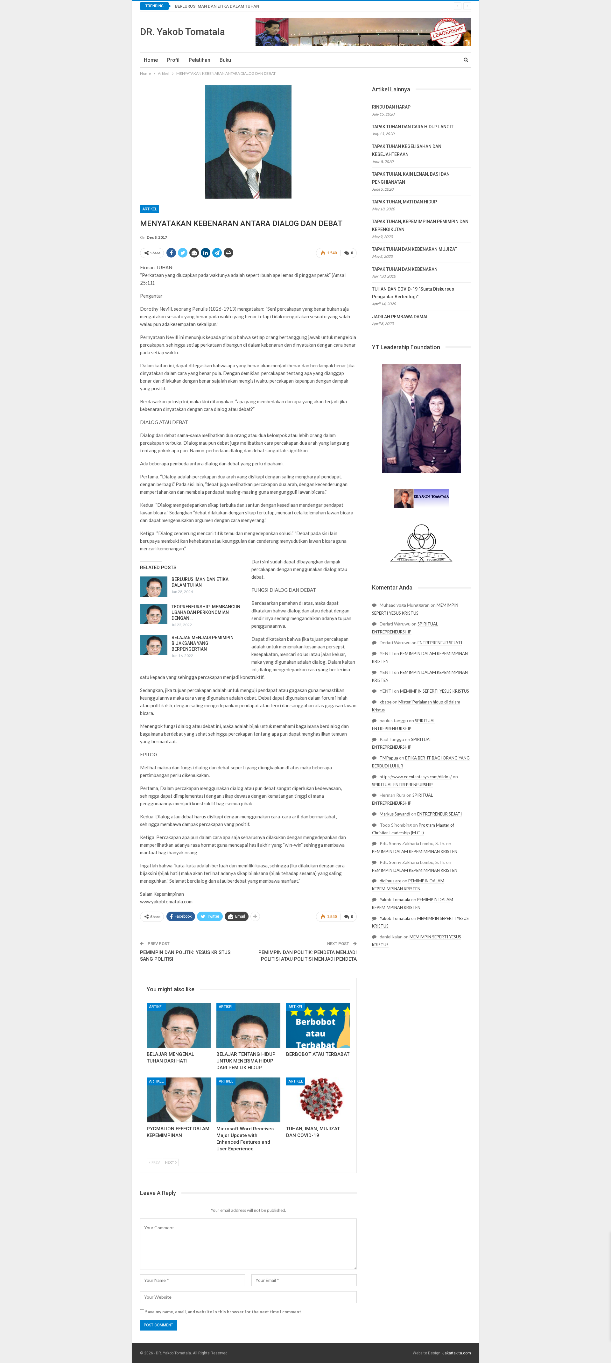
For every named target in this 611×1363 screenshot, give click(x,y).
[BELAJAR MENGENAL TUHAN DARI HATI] (179, 1025)
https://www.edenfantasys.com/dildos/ (416, 776)
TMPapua (389, 757)
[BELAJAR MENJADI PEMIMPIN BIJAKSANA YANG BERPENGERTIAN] (153, 645)
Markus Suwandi (395, 813)
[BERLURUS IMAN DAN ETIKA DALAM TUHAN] (153, 586)
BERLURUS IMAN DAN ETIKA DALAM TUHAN (217, 6)
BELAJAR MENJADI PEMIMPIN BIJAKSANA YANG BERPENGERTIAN (203, 643)
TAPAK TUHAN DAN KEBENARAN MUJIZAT (414, 249)
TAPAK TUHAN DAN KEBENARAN (405, 269)
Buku (225, 60)
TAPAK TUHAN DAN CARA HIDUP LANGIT (412, 126)
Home (151, 60)
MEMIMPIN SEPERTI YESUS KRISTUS (434, 691)
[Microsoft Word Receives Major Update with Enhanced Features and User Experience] (248, 1099)
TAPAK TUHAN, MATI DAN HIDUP (404, 201)
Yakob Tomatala (395, 899)
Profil (173, 60)
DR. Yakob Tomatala (182, 31)
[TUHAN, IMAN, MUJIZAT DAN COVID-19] (318, 1099)
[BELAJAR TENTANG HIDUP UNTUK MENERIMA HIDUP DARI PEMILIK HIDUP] (248, 1025)
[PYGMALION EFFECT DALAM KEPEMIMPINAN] (179, 1099)
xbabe (385, 701)
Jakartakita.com (456, 1353)
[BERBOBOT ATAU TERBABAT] (318, 1025)
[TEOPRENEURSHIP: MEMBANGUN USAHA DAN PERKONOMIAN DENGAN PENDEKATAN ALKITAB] (153, 614)
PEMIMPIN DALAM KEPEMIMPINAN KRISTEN (414, 851)
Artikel (149, 209)
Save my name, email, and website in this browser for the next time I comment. (223, 1311)
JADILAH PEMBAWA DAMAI (399, 316)
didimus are (390, 880)
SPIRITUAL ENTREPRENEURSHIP (402, 784)
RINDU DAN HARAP (391, 106)
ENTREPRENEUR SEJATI (440, 642)
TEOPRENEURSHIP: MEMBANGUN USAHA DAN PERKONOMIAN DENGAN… (206, 612)
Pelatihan (199, 60)
